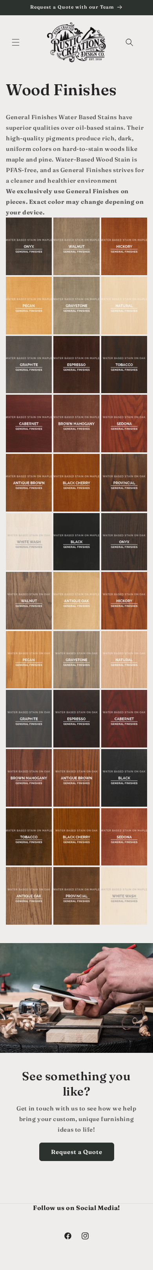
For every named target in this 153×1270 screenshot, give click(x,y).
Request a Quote (76, 1152)
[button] (15, 42)
